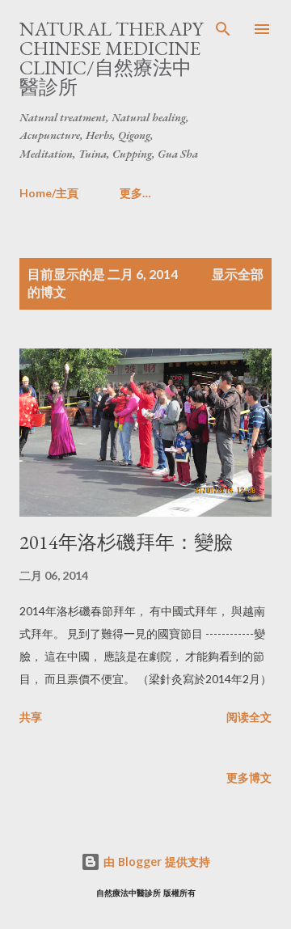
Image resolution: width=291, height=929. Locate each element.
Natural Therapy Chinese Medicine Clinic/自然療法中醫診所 (111, 57)
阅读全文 (249, 717)
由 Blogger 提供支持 (155, 861)
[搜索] (223, 29)
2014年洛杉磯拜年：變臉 (126, 542)
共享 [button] (30, 717)
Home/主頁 (48, 193)
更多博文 (249, 777)
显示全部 (238, 273)
